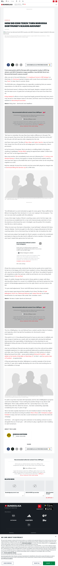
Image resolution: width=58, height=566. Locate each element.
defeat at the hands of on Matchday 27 (19, 356)
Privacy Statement (8, 552)
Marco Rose (34, 413)
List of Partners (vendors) (7, 558)
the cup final (19, 276)
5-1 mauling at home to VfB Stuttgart (38, 77)
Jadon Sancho (39, 142)
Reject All (36, 563)
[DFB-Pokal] (16, 1)
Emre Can (15, 293)
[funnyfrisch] (29, 525)
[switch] (23, 119)
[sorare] (29, 520)
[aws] (13, 516)
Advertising (11, 532)
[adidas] (29, 516)
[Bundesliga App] (53, 1)
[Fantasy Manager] (56, 1)
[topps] (44, 520)
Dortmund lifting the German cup (16, 167)
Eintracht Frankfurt (39, 354)
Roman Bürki (22, 151)
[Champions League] (19, 1)
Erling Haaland (9, 96)
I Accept (48, 563)
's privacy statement (24, 261)
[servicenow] (13, 520)
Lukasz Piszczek (36, 293)
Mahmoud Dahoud (23, 293)
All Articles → (49, 497)
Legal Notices (33, 532)
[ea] (44, 515)
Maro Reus (28, 142)
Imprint (14, 552)
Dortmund (16, 79)
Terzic (9, 81)
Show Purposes (8, 563)
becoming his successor (19, 100)
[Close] (55, 536)
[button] (56, 4)
